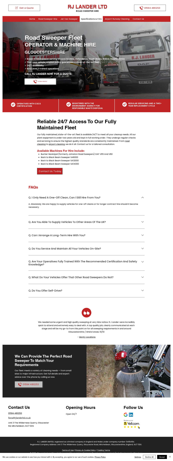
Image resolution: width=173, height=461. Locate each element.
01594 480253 (15, 413)
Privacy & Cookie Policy (85, 450)
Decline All (149, 457)
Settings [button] (137, 457)
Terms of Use (68, 450)
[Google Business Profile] (126, 415)
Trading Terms (103, 450)
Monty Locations (87, 337)
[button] (24, 8)
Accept (162, 457)
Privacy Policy (100, 457)
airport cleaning (57, 144)
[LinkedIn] (131, 415)
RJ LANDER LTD (87, 7)
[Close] (169, 457)
